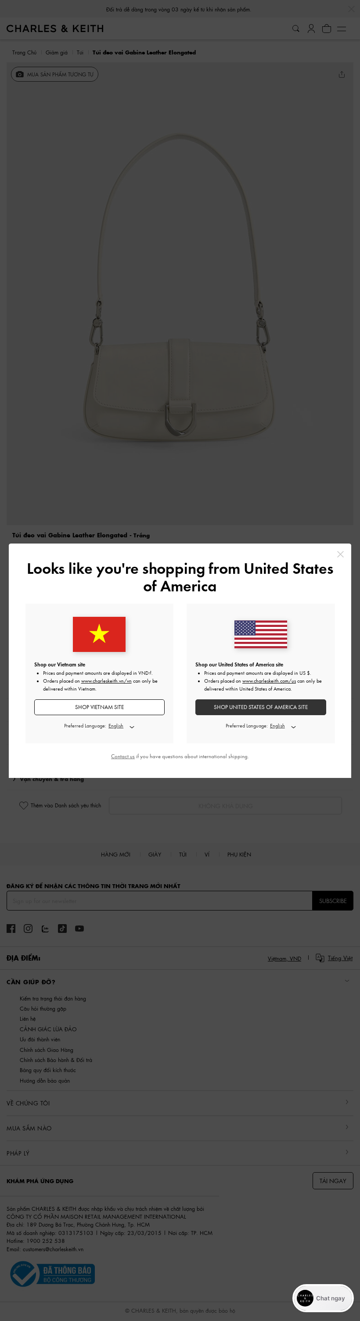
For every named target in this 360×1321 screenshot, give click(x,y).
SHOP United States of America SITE (261, 707)
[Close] (340, 554)
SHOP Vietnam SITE (99, 707)
